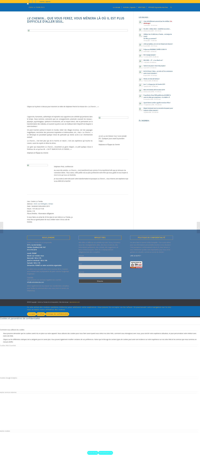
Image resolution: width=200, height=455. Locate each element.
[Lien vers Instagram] (33, 1)
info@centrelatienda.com (35, 282)
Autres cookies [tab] (5, 431)
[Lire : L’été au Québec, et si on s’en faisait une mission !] (141, 45)
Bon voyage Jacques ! (150, 55)
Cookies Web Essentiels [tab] (8, 346)
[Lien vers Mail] (37, 1)
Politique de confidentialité (57, 314)
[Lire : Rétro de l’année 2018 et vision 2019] (141, 91)
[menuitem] (44, 1)
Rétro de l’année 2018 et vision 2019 (154, 89)
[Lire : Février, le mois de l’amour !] (141, 80)
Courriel (81, 272)
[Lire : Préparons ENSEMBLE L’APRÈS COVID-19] (141, 50)
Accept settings (92, 453)
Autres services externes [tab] (8, 392)
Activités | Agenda (45, 1)
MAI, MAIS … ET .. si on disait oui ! (153, 60)
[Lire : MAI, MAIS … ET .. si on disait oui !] (141, 61)
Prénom (81, 256)
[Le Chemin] (78, 66)
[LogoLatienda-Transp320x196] (39, 7)
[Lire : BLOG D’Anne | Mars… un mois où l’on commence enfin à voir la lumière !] (141, 72)
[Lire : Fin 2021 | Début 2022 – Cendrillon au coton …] (141, 30)
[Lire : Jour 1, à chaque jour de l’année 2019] (141, 85)
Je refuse (40, 314)
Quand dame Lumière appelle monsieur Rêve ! (157, 102)
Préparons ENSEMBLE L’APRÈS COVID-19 (155, 49)
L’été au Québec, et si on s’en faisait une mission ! (158, 44)
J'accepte (31, 314)
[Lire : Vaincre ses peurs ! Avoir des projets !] (141, 67)
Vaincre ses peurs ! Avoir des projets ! (155, 66)
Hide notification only (105, 453)
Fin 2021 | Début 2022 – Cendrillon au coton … (157, 29)
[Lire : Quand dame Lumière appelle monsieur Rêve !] (141, 104)
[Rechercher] (171, 7)
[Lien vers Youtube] (30, 1)
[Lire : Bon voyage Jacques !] (141, 56)
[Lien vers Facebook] (27, 1)
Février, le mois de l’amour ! (152, 79)
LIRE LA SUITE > (135, 256)
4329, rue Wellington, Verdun (43, 204)
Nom (80, 264)
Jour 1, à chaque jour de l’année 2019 (154, 84)
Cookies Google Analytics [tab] (8, 378)
